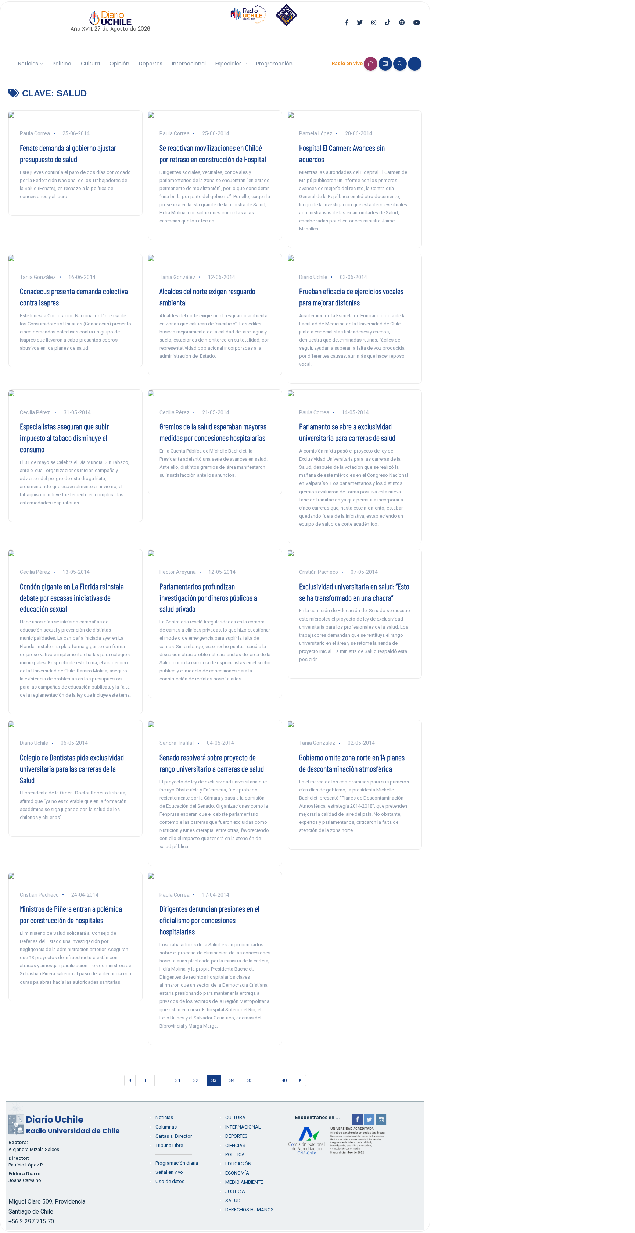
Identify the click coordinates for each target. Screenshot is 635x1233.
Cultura (90, 63)
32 (195, 1080)
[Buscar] (400, 64)
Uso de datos (169, 1181)
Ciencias (235, 1145)
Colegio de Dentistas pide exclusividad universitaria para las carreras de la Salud (72, 768)
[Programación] (385, 64)
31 (177, 1080)
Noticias (28, 63)
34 (231, 1080)
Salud (233, 1200)
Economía (237, 1173)
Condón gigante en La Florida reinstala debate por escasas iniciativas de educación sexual (72, 597)
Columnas (166, 1127)
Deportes (150, 63)
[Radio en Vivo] (370, 64)
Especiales (228, 63)
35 (249, 1080)
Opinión (119, 63)
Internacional (189, 63)
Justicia (235, 1191)
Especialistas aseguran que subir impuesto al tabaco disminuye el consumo (64, 437)
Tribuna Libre (169, 1145)
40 (284, 1080)
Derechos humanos (249, 1209)
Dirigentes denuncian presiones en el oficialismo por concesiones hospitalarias (209, 920)
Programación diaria (176, 1163)
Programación (274, 63)
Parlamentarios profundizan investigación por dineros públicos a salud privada (208, 597)
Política (62, 63)
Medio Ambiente (244, 1182)
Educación (238, 1163)
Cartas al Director (173, 1136)
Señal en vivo (169, 1172)
